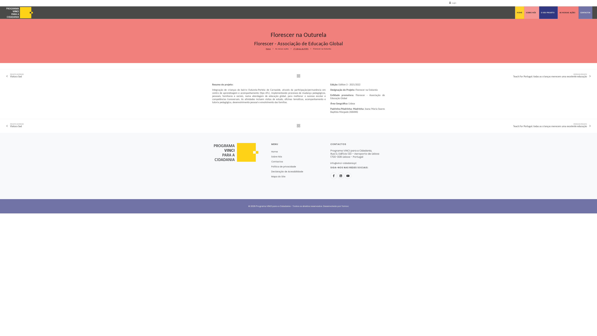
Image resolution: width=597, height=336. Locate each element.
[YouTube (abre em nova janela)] (348, 176)
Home (519, 13)
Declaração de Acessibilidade (287, 171)
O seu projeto (548, 13)
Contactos (585, 13)
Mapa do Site (278, 176)
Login (454, 3)
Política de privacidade (283, 166)
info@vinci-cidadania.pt (343, 163)
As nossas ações (567, 13)
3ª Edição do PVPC (301, 49)
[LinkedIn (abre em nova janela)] (341, 176)
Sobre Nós (531, 13)
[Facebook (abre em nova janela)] (333, 176)
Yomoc (345, 206)
